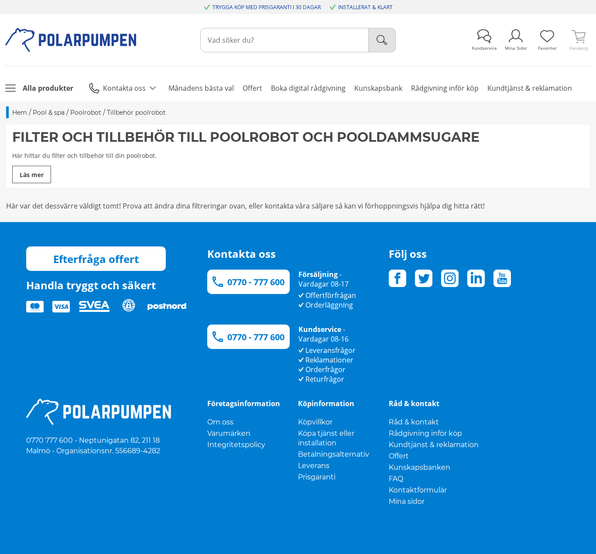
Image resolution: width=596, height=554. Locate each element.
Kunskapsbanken (419, 467)
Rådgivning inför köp (425, 433)
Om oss (220, 422)
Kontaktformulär (418, 490)
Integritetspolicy (236, 445)
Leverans (313, 466)
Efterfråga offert (96, 259)
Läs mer (32, 175)
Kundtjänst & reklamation (434, 445)
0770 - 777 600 (255, 282)
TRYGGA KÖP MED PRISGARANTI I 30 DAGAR (266, 7)
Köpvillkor (315, 422)
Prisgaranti (317, 477)
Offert (399, 456)
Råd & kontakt (414, 422)
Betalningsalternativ (333, 454)
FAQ (396, 479)
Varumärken (228, 433)
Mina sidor (407, 501)
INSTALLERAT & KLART (365, 7)
